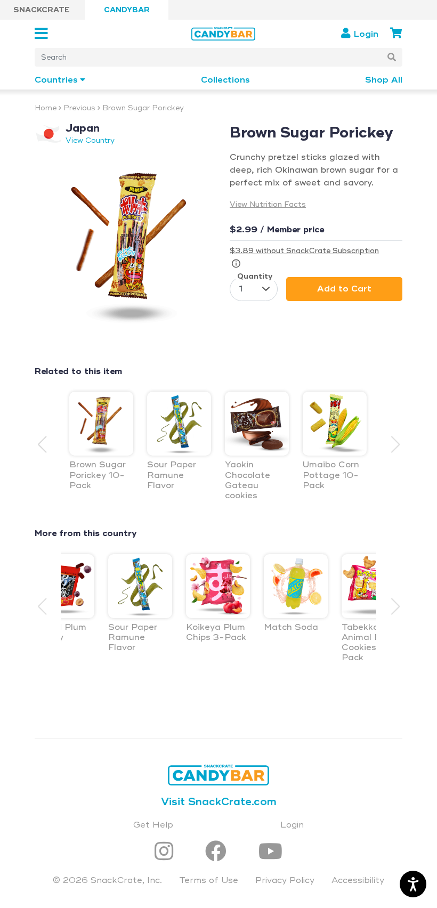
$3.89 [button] (304, 250)
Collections (225, 80)
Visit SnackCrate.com (219, 801)
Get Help (153, 825)
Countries (56, 80)
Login (292, 825)
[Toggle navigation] (44, 34)
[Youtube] (270, 852)
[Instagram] (167, 852)
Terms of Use (208, 880)
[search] (391, 57)
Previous (79, 107)
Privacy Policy (284, 880)
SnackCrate (41, 9)
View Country (90, 140)
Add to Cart (344, 288)
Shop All (383, 80)
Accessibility (357, 880)
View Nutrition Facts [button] (268, 204)
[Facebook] (219, 852)
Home (45, 107)
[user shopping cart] (396, 33)
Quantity (254, 276)
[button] (395, 444)
